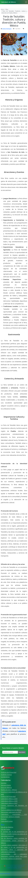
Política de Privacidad (8, 796)
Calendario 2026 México (5, 873)
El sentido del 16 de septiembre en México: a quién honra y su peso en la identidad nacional (14, 834)
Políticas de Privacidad (8, 772)
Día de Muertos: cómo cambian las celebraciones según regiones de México (14, 840)
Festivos (3, 819)
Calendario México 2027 (9, 803)
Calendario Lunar (7, 821)
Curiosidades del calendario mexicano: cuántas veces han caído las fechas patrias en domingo (14, 856)
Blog (2, 824)
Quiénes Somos (6, 775)
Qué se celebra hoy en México (11, 810)
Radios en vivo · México (9, 790)
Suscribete (22, 752)
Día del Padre (5, 829)
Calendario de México (8, 2)
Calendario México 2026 (9, 801)
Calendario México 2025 (9, 799)
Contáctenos (5, 777)
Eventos (3, 783)
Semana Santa (6, 785)
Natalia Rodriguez (6, 28)
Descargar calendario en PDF (11, 812)
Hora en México (6, 787)
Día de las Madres (7, 827)
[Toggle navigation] (26, 2)
